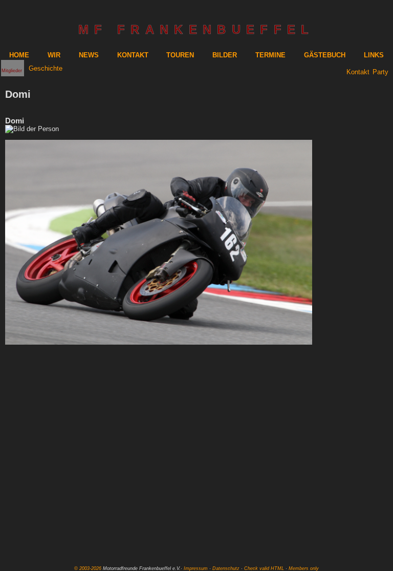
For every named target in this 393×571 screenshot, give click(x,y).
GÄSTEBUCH (324, 55)
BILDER (224, 55)
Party (380, 72)
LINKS (374, 55)
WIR (54, 55)
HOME (19, 55)
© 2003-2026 (87, 568)
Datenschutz (225, 568)
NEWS (89, 55)
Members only (304, 568)
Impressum (196, 568)
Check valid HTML (264, 568)
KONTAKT (132, 55)
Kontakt (357, 72)
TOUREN (180, 55)
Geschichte (45, 68)
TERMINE (270, 55)
